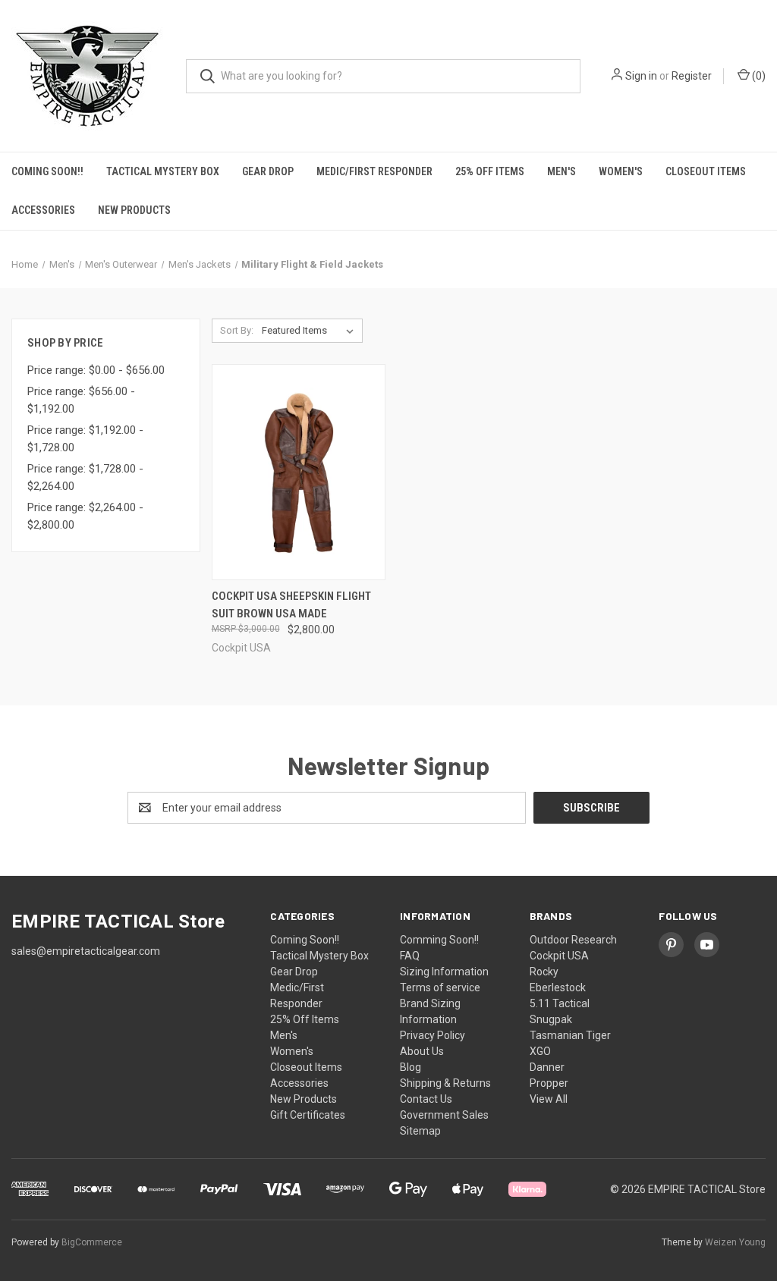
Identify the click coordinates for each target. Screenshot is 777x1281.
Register (692, 76)
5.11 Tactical (560, 1003)
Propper (549, 1083)
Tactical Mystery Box (162, 171)
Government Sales (444, 1115)
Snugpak (551, 1019)
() (758, 76)
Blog (410, 1067)
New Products (134, 210)
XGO (540, 1051)
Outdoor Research (573, 940)
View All (549, 1099)
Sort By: (236, 330)
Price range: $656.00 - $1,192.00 (81, 400)
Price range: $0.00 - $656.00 (96, 370)
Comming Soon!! (439, 940)
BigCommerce (91, 1242)
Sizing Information (444, 971)
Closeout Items (705, 171)
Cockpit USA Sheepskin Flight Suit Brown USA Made (291, 604)
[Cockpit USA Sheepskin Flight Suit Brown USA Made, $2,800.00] (298, 472)
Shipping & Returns (445, 1083)
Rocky (544, 971)
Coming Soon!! (47, 171)
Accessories (43, 210)
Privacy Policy (432, 1035)
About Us (422, 1051)
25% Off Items (489, 171)
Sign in (641, 76)
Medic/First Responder (374, 171)
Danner (547, 1067)
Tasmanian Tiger (570, 1035)
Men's (561, 171)
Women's (621, 171)
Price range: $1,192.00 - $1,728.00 (85, 438)
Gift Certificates (307, 1115)
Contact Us (426, 1099)
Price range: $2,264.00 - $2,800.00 (85, 516)
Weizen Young (735, 1242)
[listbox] (311, 330)
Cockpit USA (559, 956)
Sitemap (420, 1131)
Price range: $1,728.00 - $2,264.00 (85, 477)
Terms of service (440, 987)
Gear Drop (268, 171)
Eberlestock (558, 987)
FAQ (410, 956)
